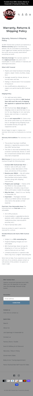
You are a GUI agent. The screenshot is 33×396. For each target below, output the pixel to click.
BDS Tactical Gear (13, 390)
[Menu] (30, 14)
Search (5, 323)
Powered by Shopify (23, 390)
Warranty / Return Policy (11, 351)
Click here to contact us (10, 313)
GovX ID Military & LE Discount (13, 346)
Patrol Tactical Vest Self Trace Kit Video (16, 364)
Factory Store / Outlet (10, 341)
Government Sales (9, 355)
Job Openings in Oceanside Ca (13, 332)
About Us (6, 328)
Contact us (7, 337)
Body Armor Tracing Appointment (14, 360)
